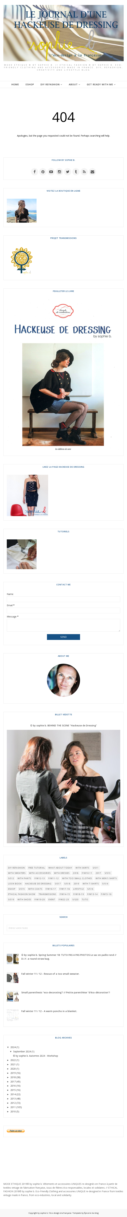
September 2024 (22, 1051)
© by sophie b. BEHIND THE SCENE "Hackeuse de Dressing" (63, 725)
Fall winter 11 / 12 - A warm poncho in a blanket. (49, 1011)
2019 (76, 883)
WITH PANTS (24, 878)
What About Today (60, 867)
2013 (13, 1098)
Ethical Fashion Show (21, 894)
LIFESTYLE (78, 889)
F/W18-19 (78, 894)
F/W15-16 (106, 894)
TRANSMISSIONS (47, 894)
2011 (13, 1107)
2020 (13, 1068)
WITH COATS (35, 889)
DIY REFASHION (16, 867)
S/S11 (96, 867)
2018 (75, 873)
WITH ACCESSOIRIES (40, 873)
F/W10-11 (87, 873)
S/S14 (105, 883)
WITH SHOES (24, 899)
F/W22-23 (64, 899)
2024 (13, 1047)
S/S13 (108, 873)
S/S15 (22, 889)
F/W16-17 (51, 889)
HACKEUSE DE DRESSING (38, 883)
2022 (13, 1060)
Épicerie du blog (91, 1213)
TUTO (85, 899)
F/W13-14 (92, 894)
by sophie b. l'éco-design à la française (54, 1213)
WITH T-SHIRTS (91, 883)
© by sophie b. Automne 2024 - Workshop (35, 1055)
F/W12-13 (40, 878)
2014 (13, 1094)
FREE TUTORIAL (36, 867)
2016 (13, 1085)
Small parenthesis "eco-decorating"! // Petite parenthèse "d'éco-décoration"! (65, 992)
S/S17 (58, 883)
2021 (13, 1064)
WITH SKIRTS (82, 867)
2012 (13, 1102)
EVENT (51, 899)
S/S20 (75, 899)
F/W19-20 (40, 899)
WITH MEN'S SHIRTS (106, 878)
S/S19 (11, 899)
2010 (13, 1111)
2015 (13, 1090)
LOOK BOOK (15, 883)
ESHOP (11, 889)
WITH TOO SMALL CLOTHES (77, 878)
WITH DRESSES (61, 873)
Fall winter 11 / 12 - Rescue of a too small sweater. (50, 973)
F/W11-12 (53, 878)
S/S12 (11, 878)
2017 (98, 873)
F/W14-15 (65, 894)
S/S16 (90, 889)
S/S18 (67, 883)
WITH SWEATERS (17, 873)
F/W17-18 (65, 889)
